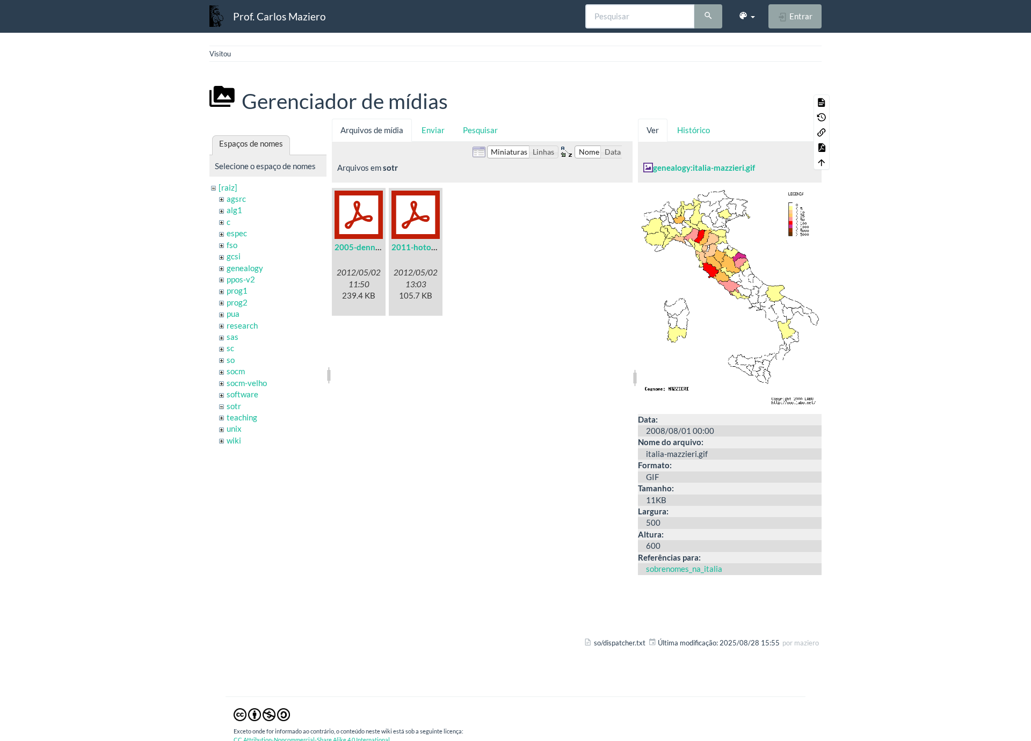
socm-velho (247, 383)
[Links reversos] (821, 132)
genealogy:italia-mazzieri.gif (704, 167)
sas (232, 337)
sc (230, 348)
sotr (234, 406)
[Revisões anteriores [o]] (821, 117)
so (231, 360)
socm (236, 371)
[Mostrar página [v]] (821, 102)
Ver (653, 130)
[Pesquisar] (708, 16)
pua (233, 313)
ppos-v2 (241, 279)
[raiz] (228, 187)
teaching (242, 417)
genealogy (245, 268)
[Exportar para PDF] (821, 147)
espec (237, 233)
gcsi (234, 256)
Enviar (433, 130)
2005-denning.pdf (367, 247)
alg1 (234, 210)
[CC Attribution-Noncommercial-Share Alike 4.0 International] (262, 714)
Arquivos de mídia (371, 130)
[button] (746, 16)
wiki (234, 440)
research (242, 325)
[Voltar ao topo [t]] (821, 162)
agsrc (236, 199)
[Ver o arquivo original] (730, 297)
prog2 (237, 302)
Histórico (693, 130)
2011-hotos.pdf (419, 247)
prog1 (237, 290)
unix (234, 428)
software (242, 394)
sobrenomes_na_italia (684, 568)
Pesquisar (480, 130)
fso (232, 245)
